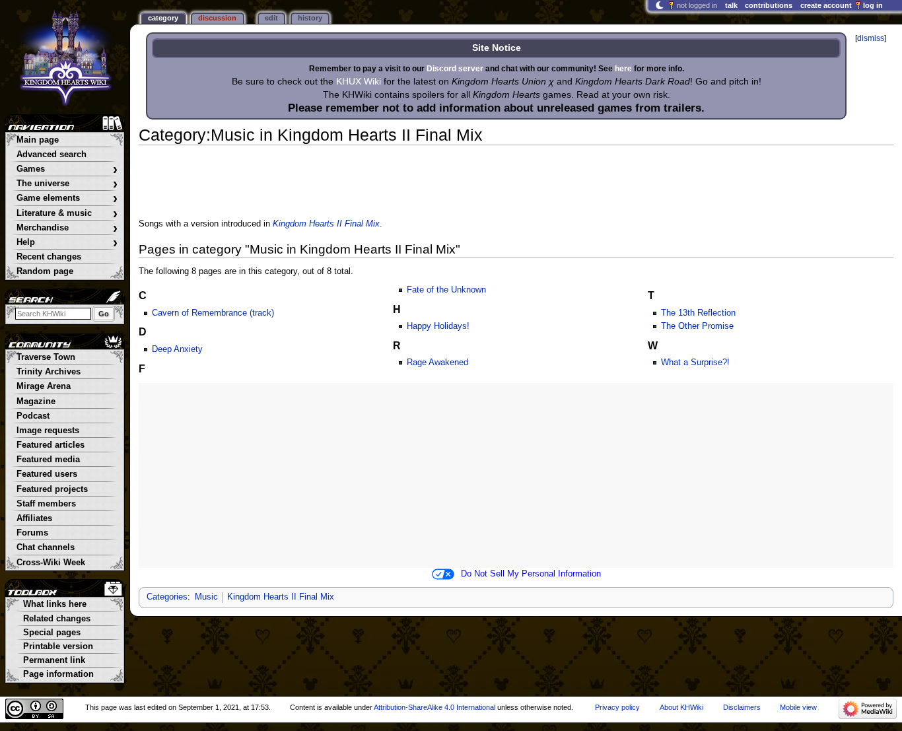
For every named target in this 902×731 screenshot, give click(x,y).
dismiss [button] (870, 38)
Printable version (58, 646)
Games (67, 169)
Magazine (36, 401)
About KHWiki (681, 707)
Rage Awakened (437, 362)
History (310, 18)
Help (67, 242)
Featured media (48, 459)
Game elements (67, 198)
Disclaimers (742, 707)
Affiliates (34, 518)
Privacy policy (617, 707)
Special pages (52, 632)
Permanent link (54, 660)
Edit (271, 18)
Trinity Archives (49, 371)
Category (163, 18)
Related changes (56, 618)
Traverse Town (46, 357)
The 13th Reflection (698, 313)
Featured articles (51, 445)
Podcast (33, 416)
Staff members (46, 503)
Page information (58, 674)
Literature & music (67, 213)
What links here (55, 604)
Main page (38, 140)
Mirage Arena (44, 386)
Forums (32, 533)
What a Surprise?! (695, 362)
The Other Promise (697, 326)
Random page (45, 271)
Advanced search (52, 154)
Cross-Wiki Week (51, 562)
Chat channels (46, 547)
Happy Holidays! (438, 326)
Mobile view (798, 707)
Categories (167, 597)
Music (206, 597)
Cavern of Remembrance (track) (213, 313)
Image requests (48, 430)
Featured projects (52, 489)
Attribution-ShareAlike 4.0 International (434, 707)
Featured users (47, 474)
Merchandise (67, 228)
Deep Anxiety (177, 349)
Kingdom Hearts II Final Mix (326, 223)
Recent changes (49, 256)
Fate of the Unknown (446, 290)
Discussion (217, 18)
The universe (67, 184)
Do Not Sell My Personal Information (531, 573)
